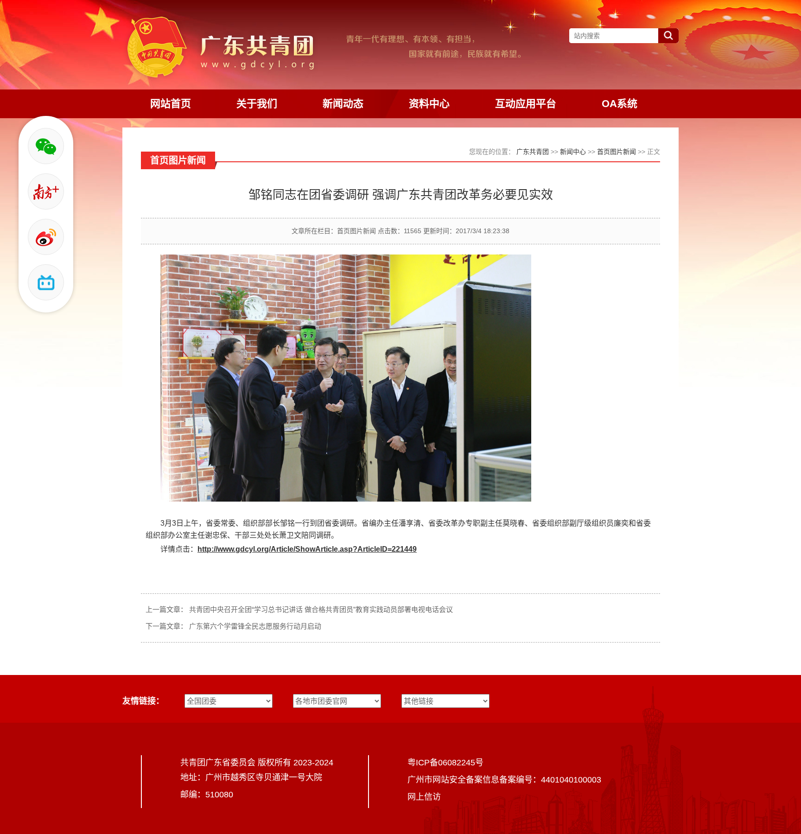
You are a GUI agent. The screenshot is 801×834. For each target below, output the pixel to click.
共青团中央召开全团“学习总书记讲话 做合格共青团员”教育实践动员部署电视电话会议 (321, 609)
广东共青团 (532, 151)
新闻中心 (573, 151)
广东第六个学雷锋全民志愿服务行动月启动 (255, 626)
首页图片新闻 (616, 151)
